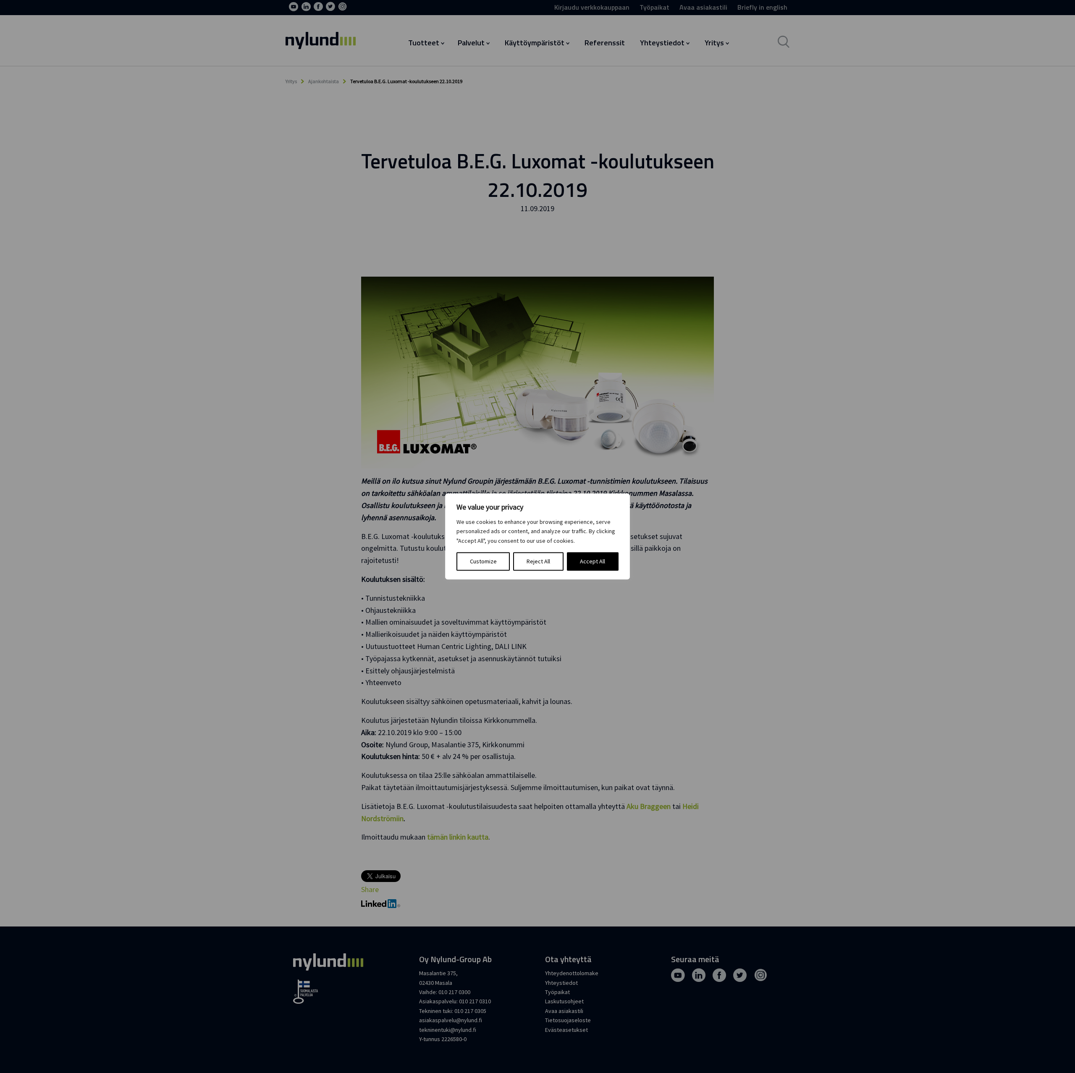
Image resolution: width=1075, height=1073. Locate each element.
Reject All (538, 561)
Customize (483, 561)
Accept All (592, 561)
